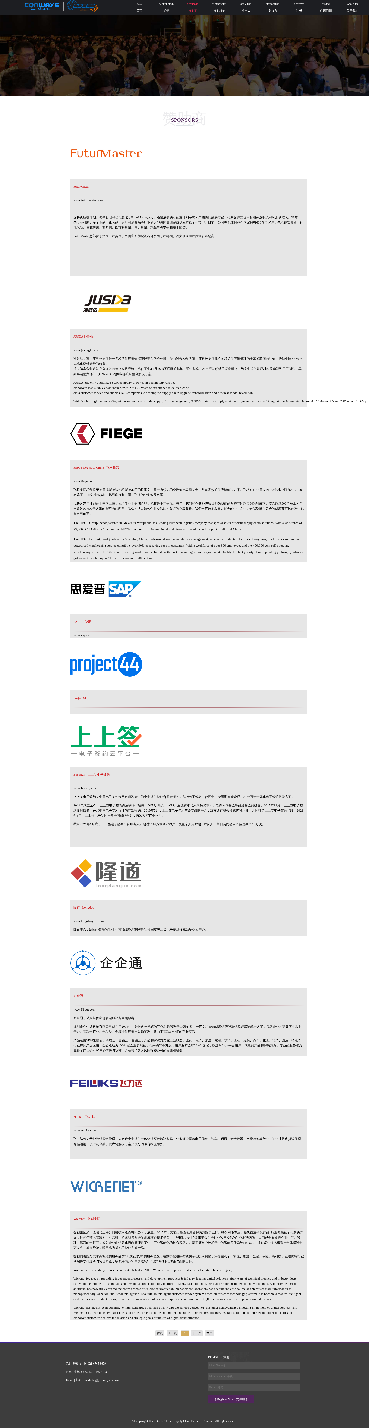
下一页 (196, 1333)
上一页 (172, 1333)
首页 (160, 1333)
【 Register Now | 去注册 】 (231, 1399)
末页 (209, 1333)
